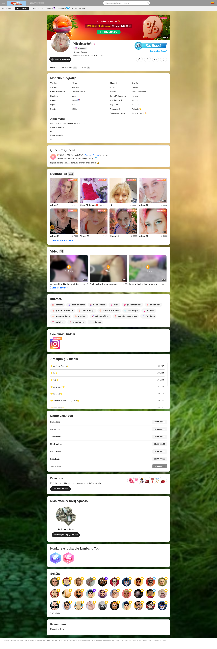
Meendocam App (78, 9)
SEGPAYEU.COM (57, 640)
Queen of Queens (92, 155)
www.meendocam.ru (29, 640)
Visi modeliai (7, 9)
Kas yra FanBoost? (158, 51)
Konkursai (61, 9)
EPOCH (48, 640)
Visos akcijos (47, 9)
